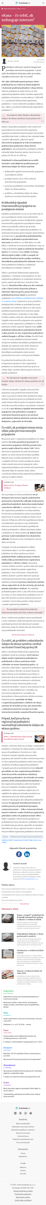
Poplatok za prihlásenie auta (23, 1139)
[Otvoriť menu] (2, 3)
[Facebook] (20, 1113)
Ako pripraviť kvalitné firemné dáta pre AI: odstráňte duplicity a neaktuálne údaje (22, 1072)
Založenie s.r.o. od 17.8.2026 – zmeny (17, 1024)
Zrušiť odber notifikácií (23, 1200)
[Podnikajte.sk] (23, 3)
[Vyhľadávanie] (43, 3)
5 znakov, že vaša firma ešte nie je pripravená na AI (21, 1077)
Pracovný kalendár (23, 1143)
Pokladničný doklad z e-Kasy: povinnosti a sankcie (30, 935)
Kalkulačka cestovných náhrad (23, 1127)
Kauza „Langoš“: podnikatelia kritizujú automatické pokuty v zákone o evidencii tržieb (30, 917)
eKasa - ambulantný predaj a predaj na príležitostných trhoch (18, 737)
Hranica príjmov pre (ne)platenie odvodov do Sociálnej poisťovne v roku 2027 (19, 1037)
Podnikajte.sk (17, 1188)
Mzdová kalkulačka (23, 1124)
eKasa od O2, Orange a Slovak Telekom (16, 486)
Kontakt (23, 1174)
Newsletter (23, 1156)
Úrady (23, 1153)
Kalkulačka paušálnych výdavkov (23, 1130)
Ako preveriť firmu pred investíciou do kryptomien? (22, 1059)
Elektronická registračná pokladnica (26, 837)
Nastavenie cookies (23, 1197)
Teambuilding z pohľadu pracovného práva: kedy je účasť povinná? (21, 1095)
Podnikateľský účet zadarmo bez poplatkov (17, 892)
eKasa (24, 9)
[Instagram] (25, 1113)
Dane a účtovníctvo (10, 9)
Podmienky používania (23, 1194)
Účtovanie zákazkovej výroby (12, 900)
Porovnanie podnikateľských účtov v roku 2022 (18, 889)
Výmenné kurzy (23, 1136)
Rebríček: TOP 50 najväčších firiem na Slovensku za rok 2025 (21, 1055)
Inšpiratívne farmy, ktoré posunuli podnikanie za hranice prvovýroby (21, 998)
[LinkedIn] (15, 1113)
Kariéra (23, 1171)
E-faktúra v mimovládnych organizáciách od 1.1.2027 (22, 1042)
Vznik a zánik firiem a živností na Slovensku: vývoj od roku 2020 (22, 1020)
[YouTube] (30, 1113)
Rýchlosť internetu (23, 1133)
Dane (19, 9)
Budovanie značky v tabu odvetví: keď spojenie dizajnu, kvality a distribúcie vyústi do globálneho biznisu (21, 1005)
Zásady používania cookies (23, 1191)
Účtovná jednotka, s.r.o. (30, 879)
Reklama (23, 1167)
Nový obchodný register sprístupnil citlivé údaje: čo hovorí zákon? (22, 1089)
